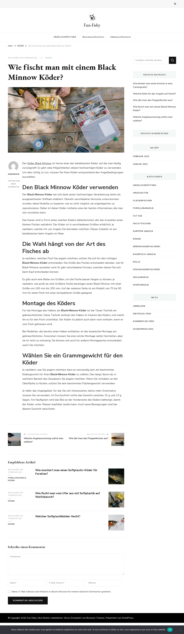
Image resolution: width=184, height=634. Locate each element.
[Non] (180, 629)
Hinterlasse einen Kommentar (14, 184)
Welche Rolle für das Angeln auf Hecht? (154, 93)
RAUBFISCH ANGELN (144, 254)
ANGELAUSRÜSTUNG (64, 37)
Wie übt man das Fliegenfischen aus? (153, 100)
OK (170, 629)
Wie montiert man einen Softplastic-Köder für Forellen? (66, 472)
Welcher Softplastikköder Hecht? (57, 516)
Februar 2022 (141, 156)
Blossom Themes (95, 618)
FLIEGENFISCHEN (142, 200)
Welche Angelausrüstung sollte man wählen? (152, 118)
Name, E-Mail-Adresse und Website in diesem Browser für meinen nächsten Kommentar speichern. (61, 591)
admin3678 (13, 174)
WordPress (127, 618)
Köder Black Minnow (39, 163)
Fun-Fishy (92, 25)
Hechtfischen (142, 223)
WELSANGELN (140, 277)
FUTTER (137, 216)
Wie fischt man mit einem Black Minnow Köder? (154, 108)
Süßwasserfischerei (120, 37)
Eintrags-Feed (142, 313)
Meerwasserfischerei (93, 37)
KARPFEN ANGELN (143, 231)
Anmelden (139, 306)
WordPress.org (143, 329)
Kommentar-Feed (143, 321)
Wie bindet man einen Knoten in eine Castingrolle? (152, 85)
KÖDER (48, 58)
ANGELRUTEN (140, 192)
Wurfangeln (141, 284)
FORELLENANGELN (17, 478)
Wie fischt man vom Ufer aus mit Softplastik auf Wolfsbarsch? (67, 495)
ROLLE (136, 262)
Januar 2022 (140, 164)
